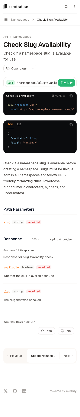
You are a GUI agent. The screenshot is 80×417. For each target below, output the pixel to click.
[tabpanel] (40, 140)
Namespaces (22, 37)
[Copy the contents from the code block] (71, 96)
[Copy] (52, 82)
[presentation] (36, 82)
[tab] (10, 124)
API (5, 37)
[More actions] (74, 7)
